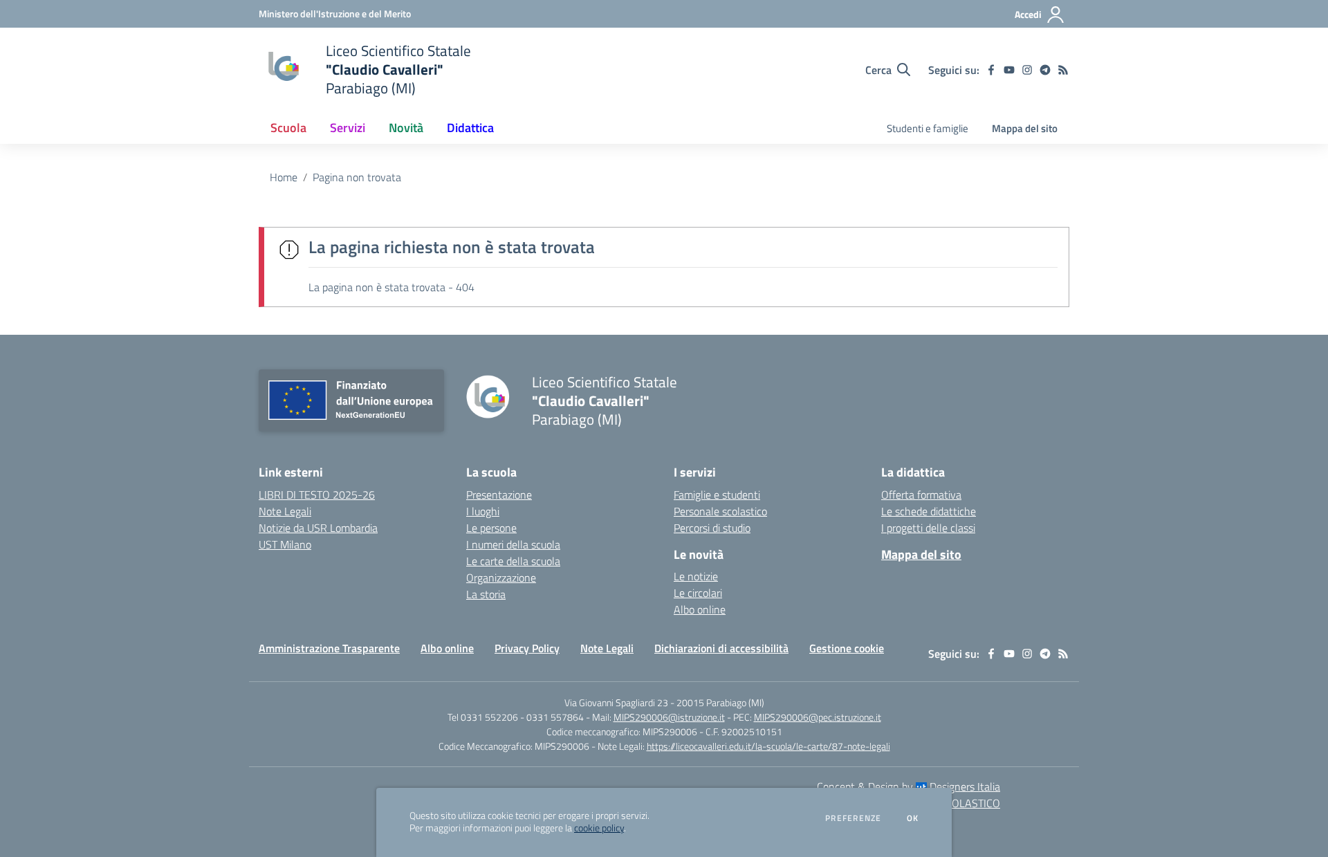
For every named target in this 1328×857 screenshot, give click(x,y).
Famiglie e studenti (717, 494)
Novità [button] (406, 127)
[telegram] (1045, 70)
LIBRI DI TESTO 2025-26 (317, 494)
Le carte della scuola (513, 561)
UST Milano (285, 544)
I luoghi (482, 511)
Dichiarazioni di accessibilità (721, 648)
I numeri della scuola (513, 544)
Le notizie (696, 576)
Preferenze (853, 818)
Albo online (700, 609)
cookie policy (599, 828)
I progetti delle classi (928, 527)
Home (283, 177)
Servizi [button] (347, 127)
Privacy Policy (527, 648)
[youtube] (1009, 70)
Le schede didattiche (928, 511)
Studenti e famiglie (927, 128)
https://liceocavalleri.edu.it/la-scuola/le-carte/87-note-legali (768, 746)
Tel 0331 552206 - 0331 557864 (516, 717)
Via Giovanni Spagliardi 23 (616, 702)
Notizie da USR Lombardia (318, 527)
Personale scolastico (720, 511)
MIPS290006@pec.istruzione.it (817, 717)
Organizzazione (501, 577)
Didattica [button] (470, 127)
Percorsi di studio (712, 527)
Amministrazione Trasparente (329, 648)
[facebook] (991, 70)
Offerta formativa (921, 494)
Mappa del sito (1025, 128)
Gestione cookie (846, 648)
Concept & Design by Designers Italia (908, 786)
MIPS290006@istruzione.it (669, 717)
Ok (913, 818)
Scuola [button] (288, 127)
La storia (486, 594)
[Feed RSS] (1063, 70)
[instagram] (1027, 70)
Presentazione (499, 494)
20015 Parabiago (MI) (720, 702)
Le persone (491, 527)
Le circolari (698, 592)
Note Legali (285, 511)
